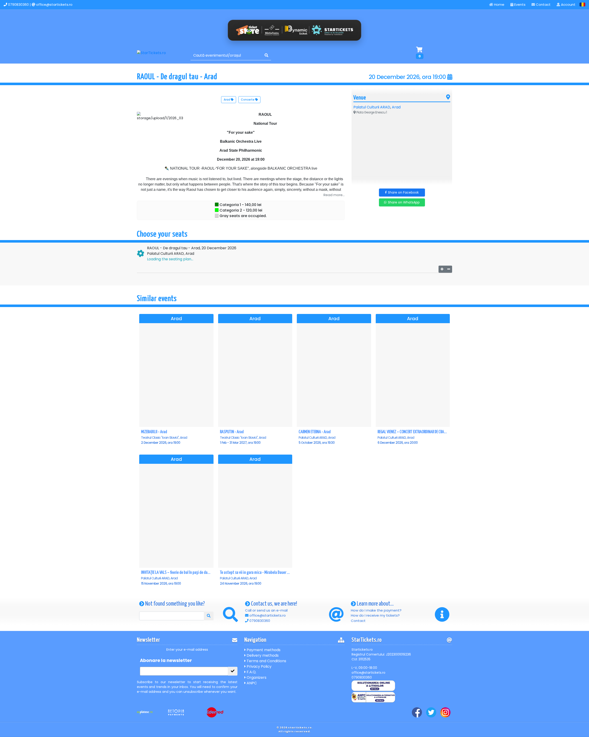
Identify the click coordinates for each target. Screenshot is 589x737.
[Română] (583, 4)
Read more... (334, 194)
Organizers (256, 677)
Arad (227, 100)
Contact (543, 4)
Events (519, 4)
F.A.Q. (251, 672)
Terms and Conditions (266, 661)
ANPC (251, 683)
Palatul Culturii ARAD (371, 107)
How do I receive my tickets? (375, 615)
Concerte (248, 100)
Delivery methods (262, 655)
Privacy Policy (258, 666)
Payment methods (263, 650)
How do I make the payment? (376, 610)
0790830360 (18, 4)
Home (498, 4)
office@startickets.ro (54, 4)
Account (567, 4)
